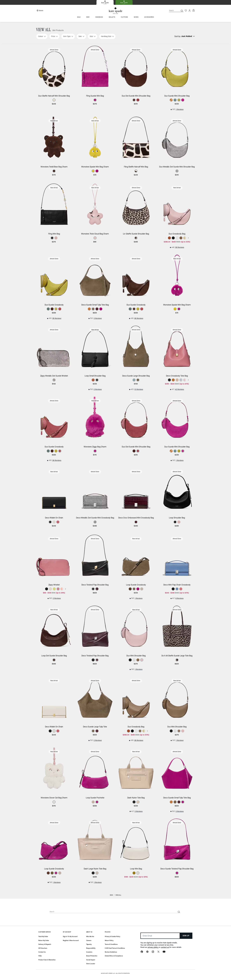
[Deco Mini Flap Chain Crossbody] (177, 557)
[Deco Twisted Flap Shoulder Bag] (95, 557)
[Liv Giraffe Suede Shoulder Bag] (136, 206)
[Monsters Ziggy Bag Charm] (95, 419)
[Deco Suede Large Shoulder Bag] (136, 348)
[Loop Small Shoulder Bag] (95, 348)
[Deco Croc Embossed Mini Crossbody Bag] (136, 490)
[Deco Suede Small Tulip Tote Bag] (95, 277)
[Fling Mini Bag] (54, 206)
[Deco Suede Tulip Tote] (177, 912)
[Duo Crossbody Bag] (177, 206)
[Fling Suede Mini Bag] (95, 68)
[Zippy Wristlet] (54, 557)
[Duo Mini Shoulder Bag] (136, 628)
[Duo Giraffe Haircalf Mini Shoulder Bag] (54, 68)
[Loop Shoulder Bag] (177, 490)
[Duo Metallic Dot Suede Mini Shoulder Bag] (177, 139)
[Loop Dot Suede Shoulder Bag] (54, 628)
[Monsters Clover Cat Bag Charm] (54, 770)
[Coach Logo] (115, 10)
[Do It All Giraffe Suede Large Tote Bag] (177, 628)
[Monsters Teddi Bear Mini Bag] (54, 912)
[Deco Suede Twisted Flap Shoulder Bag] (177, 841)
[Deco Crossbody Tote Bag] (177, 348)
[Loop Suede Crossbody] (136, 557)
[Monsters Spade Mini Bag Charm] (95, 139)
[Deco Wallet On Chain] (54, 490)
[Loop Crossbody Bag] (136, 912)
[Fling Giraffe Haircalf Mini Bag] (136, 139)
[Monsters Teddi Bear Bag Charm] (54, 139)
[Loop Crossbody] (95, 912)
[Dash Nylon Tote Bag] (136, 770)
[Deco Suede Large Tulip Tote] (95, 699)
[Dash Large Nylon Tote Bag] (95, 841)
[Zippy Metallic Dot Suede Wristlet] (54, 348)
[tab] (105, 2)
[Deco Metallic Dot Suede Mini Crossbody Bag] (95, 490)
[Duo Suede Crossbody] (54, 277)
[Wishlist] (185, 10)
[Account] (189, 10)
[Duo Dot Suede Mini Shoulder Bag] (136, 68)
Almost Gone (54, 50)
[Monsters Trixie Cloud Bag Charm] (95, 206)
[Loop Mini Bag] (136, 841)
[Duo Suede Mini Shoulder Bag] (177, 68)
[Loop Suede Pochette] (95, 770)
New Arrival (54, 121)
